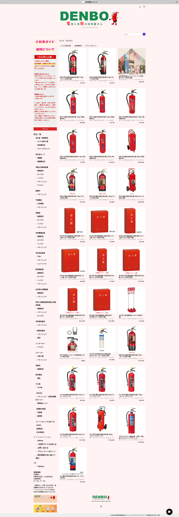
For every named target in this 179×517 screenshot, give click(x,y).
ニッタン (40, 178)
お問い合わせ (42, 448)
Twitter (40, 466)
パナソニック (42, 181)
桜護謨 (39, 158)
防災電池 (39, 375)
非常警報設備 (40, 233)
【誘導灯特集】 (41, 409)
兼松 (39, 378)
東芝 (39, 338)
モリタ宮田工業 (42, 141)
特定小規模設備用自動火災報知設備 (46, 303)
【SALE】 (39, 393)
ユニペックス (42, 264)
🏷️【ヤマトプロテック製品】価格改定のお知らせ (48, 34)
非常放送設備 (40, 253)
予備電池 (39, 200)
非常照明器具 (40, 321)
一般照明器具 (40, 331)
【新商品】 (39, 429)
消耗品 (38, 365)
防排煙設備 (39, 269)
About (40, 440)
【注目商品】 (40, 432)
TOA (39, 256)
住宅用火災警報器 (42, 289)
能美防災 (40, 171)
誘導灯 (38, 191)
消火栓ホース (40, 154)
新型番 (39, 416)
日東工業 (40, 356)
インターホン (40, 343)
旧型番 (39, 412)
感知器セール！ (42, 403)
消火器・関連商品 (42, 138)
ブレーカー (39, 353)
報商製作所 (41, 161)
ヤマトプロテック (43, 149)
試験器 (38, 213)
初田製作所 (41, 145)
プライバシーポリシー (46, 451)
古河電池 (40, 204)
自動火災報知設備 (42, 167)
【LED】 (39, 425)
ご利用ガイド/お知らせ (47, 444)
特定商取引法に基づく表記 (153, 515)
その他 (38, 384)
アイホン (40, 185)
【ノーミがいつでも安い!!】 (45, 422)
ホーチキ (40, 174)
